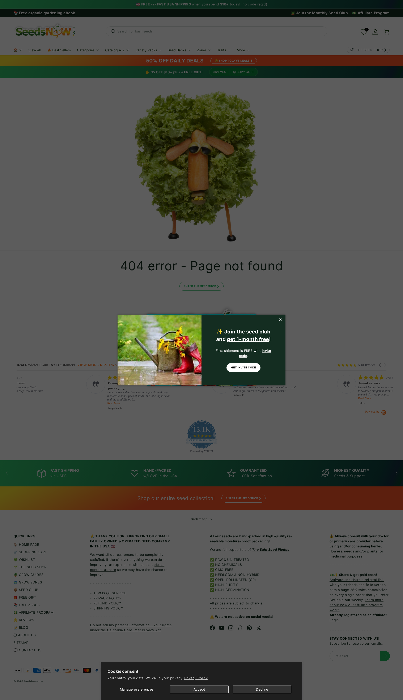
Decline (262, 689)
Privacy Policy (196, 678)
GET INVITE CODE (243, 367)
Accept (199, 689)
